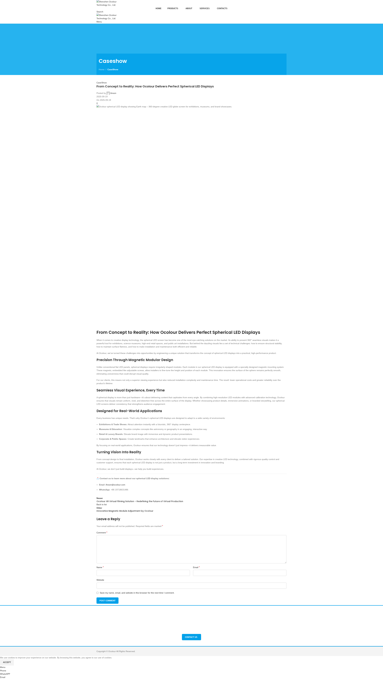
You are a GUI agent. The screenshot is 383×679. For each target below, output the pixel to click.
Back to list (101, 504)
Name (100, 567)
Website (100, 580)
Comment (101, 532)
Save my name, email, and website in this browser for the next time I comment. (137, 593)
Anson (113, 93)
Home (101, 69)
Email (196, 567)
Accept (7, 662)
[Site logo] (111, 3)
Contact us (191, 637)
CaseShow (112, 69)
